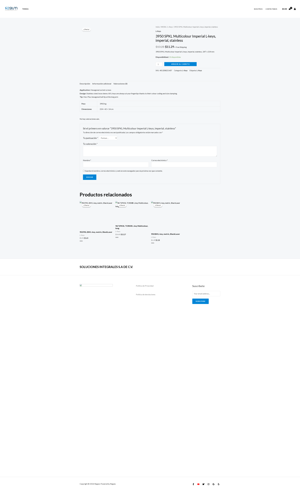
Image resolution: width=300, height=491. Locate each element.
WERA (163, 27)
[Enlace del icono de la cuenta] (295, 9)
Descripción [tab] (85, 83)
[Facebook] (193, 484)
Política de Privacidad (145, 286)
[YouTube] (198, 484)
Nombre (87, 160)
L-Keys (170, 27)
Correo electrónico (159, 160)
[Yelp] (219, 484)
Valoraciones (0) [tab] (120, 83)
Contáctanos (271, 9)
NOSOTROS (258, 9)
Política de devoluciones (145, 294)
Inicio (158, 27)
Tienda (25, 9)
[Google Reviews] (213, 484)
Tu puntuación (90, 138)
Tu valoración (90, 143)
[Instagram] (208, 484)
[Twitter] (203, 484)
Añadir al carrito (180, 64)
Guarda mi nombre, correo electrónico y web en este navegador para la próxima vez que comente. (123, 171)
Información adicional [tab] (101, 83)
